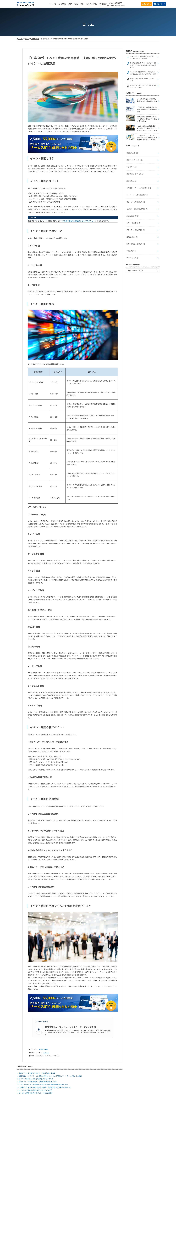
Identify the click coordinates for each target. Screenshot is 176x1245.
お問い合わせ (146, 4)
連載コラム (131, 181)
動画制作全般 (43, 1049)
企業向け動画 (132, 237)
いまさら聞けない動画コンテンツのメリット (78, 221)
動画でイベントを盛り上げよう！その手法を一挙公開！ (38, 1073)
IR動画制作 (131, 251)
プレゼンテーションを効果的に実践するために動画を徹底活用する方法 (43, 1084)
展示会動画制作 (132, 216)
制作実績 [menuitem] (62, 4)
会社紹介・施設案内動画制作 (137, 209)
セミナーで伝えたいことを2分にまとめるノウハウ (36, 1079)
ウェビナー (131, 167)
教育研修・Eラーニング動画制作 (138, 188)
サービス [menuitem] (52, 4)
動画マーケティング (134, 160)
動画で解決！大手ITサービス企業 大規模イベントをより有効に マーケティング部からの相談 (50, 1076)
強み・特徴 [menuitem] (79, 4)
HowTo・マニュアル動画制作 (137, 195)
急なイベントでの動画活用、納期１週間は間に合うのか (38, 1082)
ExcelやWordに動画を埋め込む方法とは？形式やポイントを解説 (142, 57)
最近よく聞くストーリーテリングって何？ (142, 79)
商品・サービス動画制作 (135, 202)
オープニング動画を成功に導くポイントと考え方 (35, 1090)
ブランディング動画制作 (135, 230)
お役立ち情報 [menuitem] (91, 4)
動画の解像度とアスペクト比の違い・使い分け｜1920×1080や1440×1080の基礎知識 (143, 65)
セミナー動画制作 (133, 223)
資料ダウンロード (159, 4)
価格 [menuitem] (70, 4)
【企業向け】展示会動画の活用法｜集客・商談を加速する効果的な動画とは (45, 1087)
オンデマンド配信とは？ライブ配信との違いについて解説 (143, 86)
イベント (46, 1053)
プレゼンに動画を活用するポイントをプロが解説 (35, 1093)
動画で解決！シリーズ (135, 174)
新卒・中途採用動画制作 (135, 244)
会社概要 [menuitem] (103, 4)
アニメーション (132, 258)
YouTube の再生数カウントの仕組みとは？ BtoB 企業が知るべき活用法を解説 (143, 73)
